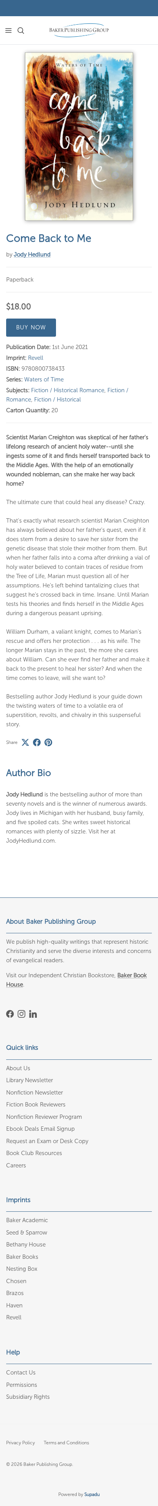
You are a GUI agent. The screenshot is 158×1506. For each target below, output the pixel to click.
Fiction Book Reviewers (36, 1104)
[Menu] (8, 30)
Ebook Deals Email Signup (40, 1128)
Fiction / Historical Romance (67, 390)
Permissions (21, 1384)
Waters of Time (44, 379)
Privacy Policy (20, 1442)
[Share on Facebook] (37, 742)
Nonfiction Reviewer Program (44, 1116)
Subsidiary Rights (28, 1396)
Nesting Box (21, 1268)
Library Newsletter (29, 1080)
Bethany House (26, 1244)
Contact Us (21, 1372)
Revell (35, 357)
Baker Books (22, 1256)
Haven (14, 1305)
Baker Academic (27, 1220)
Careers (16, 1165)
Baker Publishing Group (47, 1464)
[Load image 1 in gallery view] (79, 136)
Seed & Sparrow (26, 1232)
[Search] (25, 30)
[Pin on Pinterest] (48, 742)
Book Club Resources (34, 1153)
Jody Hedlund (32, 254)
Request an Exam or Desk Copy (47, 1141)
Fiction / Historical (57, 399)
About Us (18, 1068)
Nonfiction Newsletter (34, 1092)
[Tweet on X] (25, 742)
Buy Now (31, 327)
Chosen (16, 1281)
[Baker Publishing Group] (79, 30)
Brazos (15, 1293)
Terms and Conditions (66, 1442)
